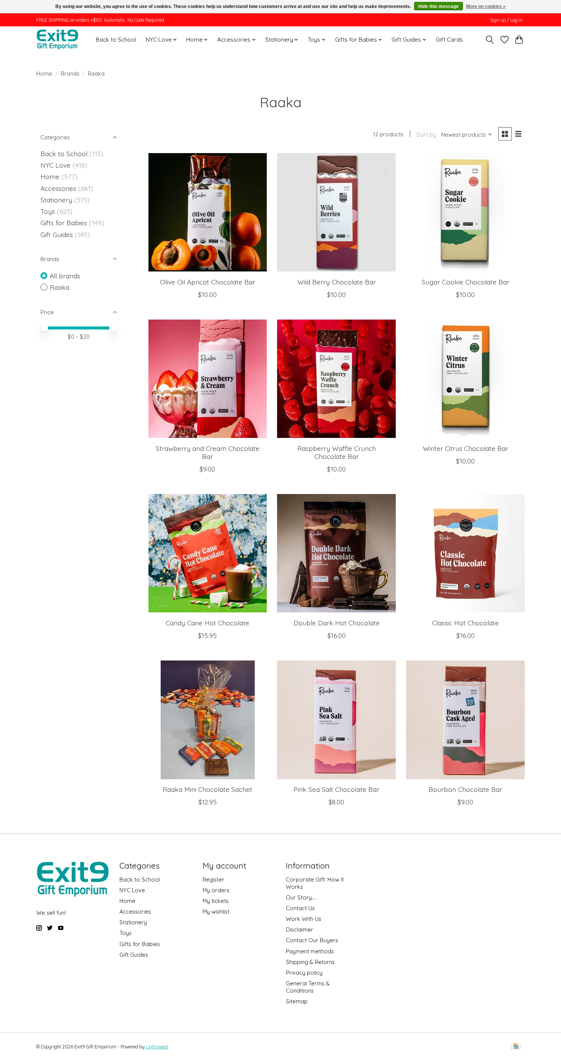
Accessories (58, 188)
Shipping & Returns (310, 962)
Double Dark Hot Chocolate (336, 623)
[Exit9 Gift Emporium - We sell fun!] (57, 39)
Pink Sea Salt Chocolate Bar (336, 789)
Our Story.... (301, 897)
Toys (47, 211)
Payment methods (310, 951)
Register (213, 879)
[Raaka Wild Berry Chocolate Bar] (336, 212)
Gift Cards (449, 39)
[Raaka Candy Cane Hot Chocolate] (207, 553)
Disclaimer (299, 929)
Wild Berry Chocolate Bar (336, 282)
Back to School (116, 39)
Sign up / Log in (506, 20)
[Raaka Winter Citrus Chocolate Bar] (465, 379)
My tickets (216, 900)
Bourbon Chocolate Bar (465, 789)
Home (44, 73)
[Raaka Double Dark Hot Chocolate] (336, 553)
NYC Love (55, 165)
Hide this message (438, 6)
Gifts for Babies (63, 222)
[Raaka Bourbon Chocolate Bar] (465, 720)
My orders (216, 890)
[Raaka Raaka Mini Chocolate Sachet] (207, 720)
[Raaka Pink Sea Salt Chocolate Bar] (336, 720)
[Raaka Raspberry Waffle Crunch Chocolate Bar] (336, 379)
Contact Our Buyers (312, 940)
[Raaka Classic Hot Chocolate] (465, 553)
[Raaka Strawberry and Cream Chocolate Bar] (207, 379)
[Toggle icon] (489, 40)
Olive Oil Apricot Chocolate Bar (207, 282)
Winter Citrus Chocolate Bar (465, 448)
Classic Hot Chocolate (465, 623)
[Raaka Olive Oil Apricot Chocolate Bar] (207, 212)
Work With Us (303, 918)
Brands (70, 73)
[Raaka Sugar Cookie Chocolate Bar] (465, 212)
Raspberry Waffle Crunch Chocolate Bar (336, 452)
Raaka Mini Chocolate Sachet (207, 789)
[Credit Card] (516, 1046)
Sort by (426, 134)
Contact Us (300, 908)
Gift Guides (56, 234)
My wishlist (216, 911)
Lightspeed (157, 1047)
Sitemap (297, 1001)
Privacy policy (304, 972)
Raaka (59, 287)
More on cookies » (486, 6)
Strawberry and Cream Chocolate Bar (208, 452)
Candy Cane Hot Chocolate (207, 623)
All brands (65, 275)
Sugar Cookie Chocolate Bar (465, 282)
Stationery (56, 199)
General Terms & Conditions (308, 987)
